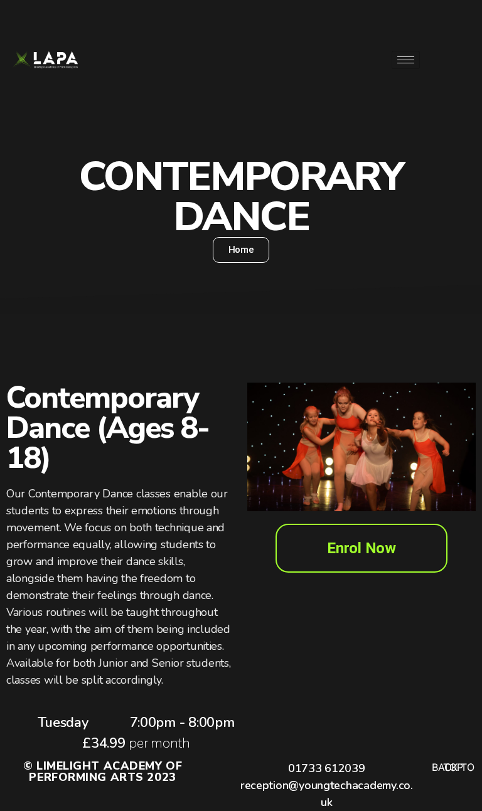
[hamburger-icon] (406, 60)
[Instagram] (447, 59)
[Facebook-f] (447, 28)
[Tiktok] (447, 91)
